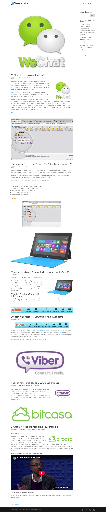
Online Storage (36, 429)
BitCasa (29, 448)
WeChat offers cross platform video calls (31, 75)
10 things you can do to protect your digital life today (86, 47)
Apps (15, 78)
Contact (90, 3)
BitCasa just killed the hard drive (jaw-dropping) (34, 426)
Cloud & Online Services (24, 429)
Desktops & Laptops (23, 385)
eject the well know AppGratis (46, 330)
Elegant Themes (22, 509)
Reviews (29, 78)
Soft (27, 167)
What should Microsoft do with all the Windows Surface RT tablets (40, 273)
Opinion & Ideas (22, 78)
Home (83, 3)
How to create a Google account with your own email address (86, 54)
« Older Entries (15, 504)
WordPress (38, 509)
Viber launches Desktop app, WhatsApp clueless (35, 382)
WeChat (13, 92)
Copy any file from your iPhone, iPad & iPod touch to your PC (41, 164)
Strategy (39, 277)
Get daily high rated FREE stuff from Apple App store (37, 316)
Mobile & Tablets (22, 277)
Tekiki (61, 332)
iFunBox (24, 172)
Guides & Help (22, 167)
